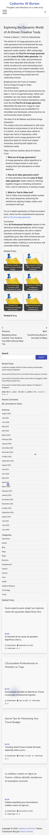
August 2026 (6, 413)
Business (5, 560)
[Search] (45, 12)
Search (5, 353)
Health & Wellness (8, 586)
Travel (4, 594)
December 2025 (7, 448)
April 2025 (5, 482)
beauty (4, 543)
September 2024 (8, 512)
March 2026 (6, 435)
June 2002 (5, 530)
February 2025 (7, 491)
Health (4, 582)
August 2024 (6, 517)
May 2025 (5, 478)
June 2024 (5, 525)
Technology (6, 590)
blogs (4, 552)
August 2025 (6, 465)
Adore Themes (26, 831)
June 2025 (5, 474)
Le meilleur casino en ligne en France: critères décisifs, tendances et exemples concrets (23, 777)
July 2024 (5, 521)
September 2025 (8, 461)
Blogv (4, 556)
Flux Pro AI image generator (18, 217)
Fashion (5, 569)
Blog (15, 315)
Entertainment (7, 564)
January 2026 (6, 444)
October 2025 (6, 457)
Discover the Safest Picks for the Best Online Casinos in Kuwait (24, 374)
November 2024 (7, 504)
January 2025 (6, 495)
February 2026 (7, 439)
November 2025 (7, 452)
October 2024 (6, 508)
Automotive (6, 539)
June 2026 (5, 422)
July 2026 (5, 418)
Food (3, 577)
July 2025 (5, 469)
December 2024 (7, 499)
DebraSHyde (34, 37)
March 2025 (6, 487)
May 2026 (5, 426)
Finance (5, 573)
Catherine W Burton (24, 4)
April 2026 (5, 431)
